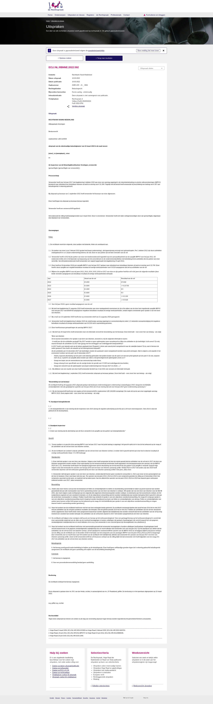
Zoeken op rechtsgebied (60, 672)
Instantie (52, 75)
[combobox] (151, 68)
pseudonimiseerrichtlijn (96, 51)
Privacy (63, 698)
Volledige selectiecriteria (100, 686)
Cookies (68, 698)
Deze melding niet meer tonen (148, 51)
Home (50, 15)
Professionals (116, 15)
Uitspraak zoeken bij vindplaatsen (64, 677)
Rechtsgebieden (55, 88)
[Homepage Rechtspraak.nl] (55, 6)
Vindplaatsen (54, 99)
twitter (150, 698)
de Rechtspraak (102, 15)
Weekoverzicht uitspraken (142, 686)
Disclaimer (104, 698)
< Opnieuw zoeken (64, 58)
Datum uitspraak (55, 78)
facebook (153, 698)
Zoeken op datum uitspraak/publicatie (65, 666)
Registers (90, 15)
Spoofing (85, 698)
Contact (127, 15)
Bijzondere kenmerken (57, 92)
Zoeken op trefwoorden (60, 668)
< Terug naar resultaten (104, 58)
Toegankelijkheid (77, 698)
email (139, 698)
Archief (98, 698)
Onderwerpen (60, 15)
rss (135, 698)
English (52, 698)
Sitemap (57, 698)
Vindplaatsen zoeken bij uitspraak (64, 675)
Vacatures (92, 698)
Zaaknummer (54, 85)
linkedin (160, 698)
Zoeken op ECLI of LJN (60, 670)
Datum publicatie (55, 82)
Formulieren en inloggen (155, 15)
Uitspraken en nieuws (76, 15)
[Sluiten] (163, 50)
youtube (163, 698)
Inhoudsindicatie (55, 95)
